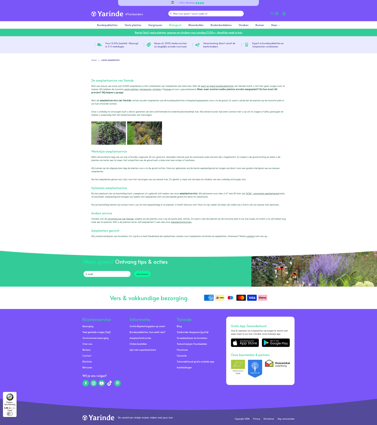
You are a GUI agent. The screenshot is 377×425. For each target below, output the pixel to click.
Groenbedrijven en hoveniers (192, 337)
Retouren (87, 367)
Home (94, 60)
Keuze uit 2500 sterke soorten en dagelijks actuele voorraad (170, 45)
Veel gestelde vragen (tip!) (96, 332)
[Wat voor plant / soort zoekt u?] (171, 14)
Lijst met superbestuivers (143, 349)
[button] (284, 13)
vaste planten (131, 89)
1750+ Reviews (187, 3)
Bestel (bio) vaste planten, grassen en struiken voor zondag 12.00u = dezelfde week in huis (188, 32)
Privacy (256, 418)
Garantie (182, 355)
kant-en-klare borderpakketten (217, 86)
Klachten (87, 361)
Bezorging (87, 326)
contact (251, 236)
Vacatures (182, 349)
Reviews (86, 349)
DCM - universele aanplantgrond (262, 194)
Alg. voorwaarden (286, 418)
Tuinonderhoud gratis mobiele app (195, 361)
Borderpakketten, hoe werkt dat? (147, 332)
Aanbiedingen (184, 367)
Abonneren (142, 274)
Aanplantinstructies (181, 222)
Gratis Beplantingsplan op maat (147, 326)
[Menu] (15, 393)
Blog (179, 326)
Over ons (87, 343)
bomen (167, 89)
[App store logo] (245, 342)
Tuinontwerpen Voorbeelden (192, 343)
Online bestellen (138, 343)
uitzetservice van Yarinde (121, 219)
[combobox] (206, 13)
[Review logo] (255, 369)
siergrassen (145, 89)
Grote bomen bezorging (95, 337)
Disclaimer (269, 418)
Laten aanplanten (110, 60)
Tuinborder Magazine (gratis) (192, 332)
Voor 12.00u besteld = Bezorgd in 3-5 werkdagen (121, 45)
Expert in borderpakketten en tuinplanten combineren (268, 45)
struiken (156, 89)
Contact (86, 355)
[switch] (10, 414)
